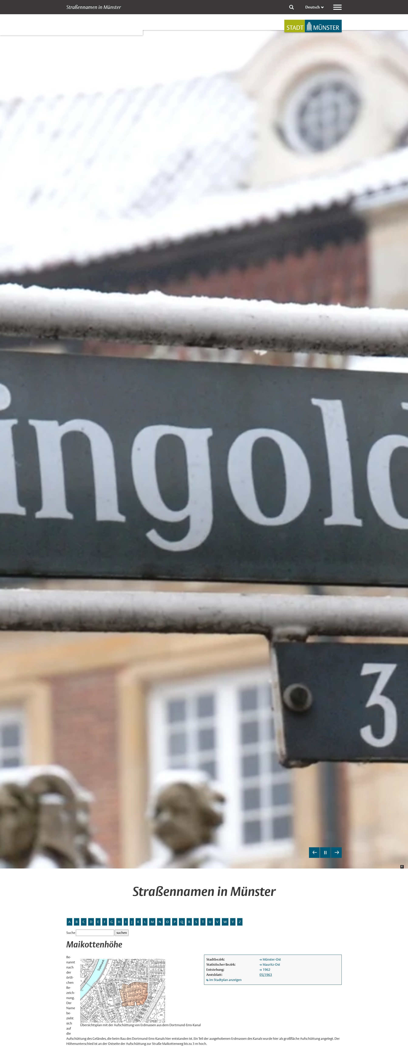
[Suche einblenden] (291, 7)
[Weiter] (336, 852)
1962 (266, 970)
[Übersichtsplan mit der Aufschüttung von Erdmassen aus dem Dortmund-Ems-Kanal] (122, 990)
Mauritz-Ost (271, 964)
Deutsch (312, 7)
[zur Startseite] (313, 26)
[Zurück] (314, 852)
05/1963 (265, 975)
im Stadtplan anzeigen (225, 980)
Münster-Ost (272, 959)
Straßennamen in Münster (93, 7)
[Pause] (325, 852)
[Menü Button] (337, 7)
